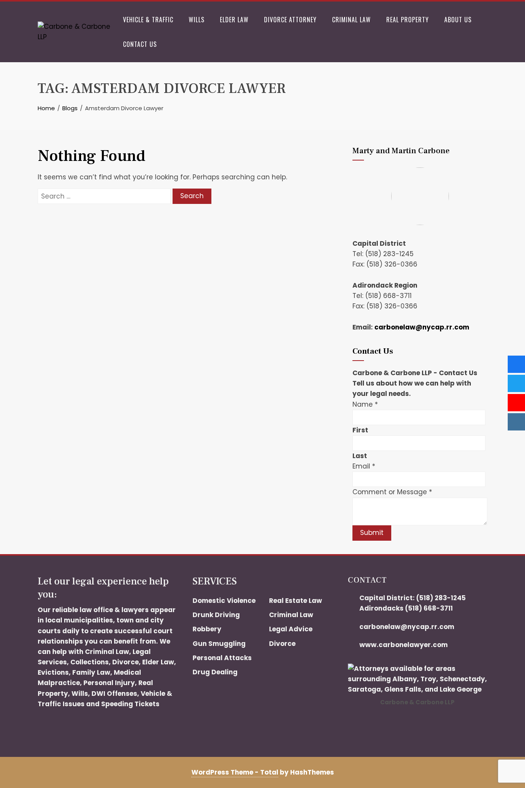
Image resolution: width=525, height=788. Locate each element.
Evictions (53, 672)
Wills (196, 19)
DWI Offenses (114, 693)
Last (359, 455)
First (360, 430)
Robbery (207, 629)
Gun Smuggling (219, 643)
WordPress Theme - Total (234, 772)
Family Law (91, 672)
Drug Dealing (215, 672)
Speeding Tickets (130, 704)
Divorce (125, 662)
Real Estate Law (295, 600)
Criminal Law (351, 19)
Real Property (407, 19)
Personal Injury (109, 682)
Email (363, 466)
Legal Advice (290, 629)
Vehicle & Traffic (148, 19)
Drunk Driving (216, 614)
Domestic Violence (224, 600)
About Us (458, 19)
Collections (89, 662)
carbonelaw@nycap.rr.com (421, 327)
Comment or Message (392, 492)
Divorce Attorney (290, 19)
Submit (372, 532)
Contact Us (140, 44)
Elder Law (234, 19)
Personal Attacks (222, 657)
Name (365, 404)
